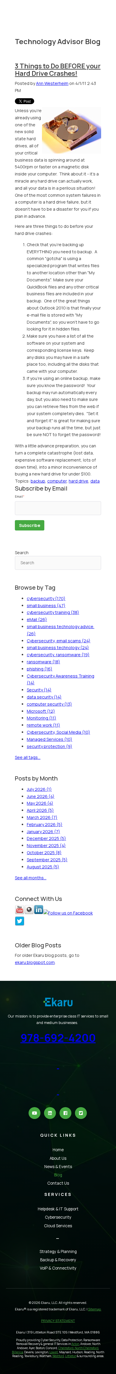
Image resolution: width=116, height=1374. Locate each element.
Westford (58, 1356)
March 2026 (42, 817)
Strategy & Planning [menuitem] (58, 1251)
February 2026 (44, 824)
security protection (49, 746)
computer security (49, 704)
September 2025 (47, 859)
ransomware (43, 662)
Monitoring (41, 718)
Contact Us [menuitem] (58, 1183)
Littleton (70, 1356)
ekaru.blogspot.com (35, 962)
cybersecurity (46, 598)
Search (22, 552)
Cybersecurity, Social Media (58, 732)
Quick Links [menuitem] (58, 1135)
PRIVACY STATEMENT (58, 1320)
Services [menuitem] (58, 1194)
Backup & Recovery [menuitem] (58, 1259)
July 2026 (39, 789)
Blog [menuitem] (58, 1175)
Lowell (53, 1352)
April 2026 (40, 810)
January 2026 (43, 831)
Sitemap (94, 1309)
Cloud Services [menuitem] (58, 1225)
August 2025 (43, 867)
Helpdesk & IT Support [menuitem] (58, 1209)
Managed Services (49, 739)
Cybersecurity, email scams (58, 641)
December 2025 (46, 838)
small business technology (58, 647)
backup (38, 481)
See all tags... (27, 757)
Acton (75, 1344)
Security (39, 690)
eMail (37, 619)
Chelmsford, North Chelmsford (78, 1348)
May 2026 (40, 803)
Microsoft (41, 711)
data (95, 481)
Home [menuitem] (58, 1149)
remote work (43, 725)
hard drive (78, 481)
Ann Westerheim (52, 83)
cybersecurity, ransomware (58, 654)
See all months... (30, 877)
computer (57, 481)
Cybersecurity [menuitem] (58, 1217)
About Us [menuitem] (58, 1158)
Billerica (17, 1352)
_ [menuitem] (58, 1236)
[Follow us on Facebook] (68, 913)
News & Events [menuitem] (58, 1166)
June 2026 (40, 796)
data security (44, 697)
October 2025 (44, 852)
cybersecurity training (53, 612)
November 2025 (46, 845)
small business (46, 605)
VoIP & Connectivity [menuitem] (58, 1268)
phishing (39, 669)
